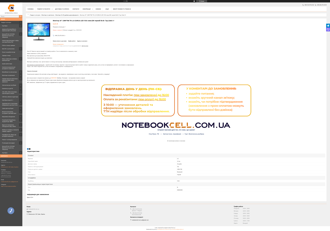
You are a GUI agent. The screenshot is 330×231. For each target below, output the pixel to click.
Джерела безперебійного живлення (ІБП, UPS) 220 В (9, 29)
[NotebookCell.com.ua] (11, 8)
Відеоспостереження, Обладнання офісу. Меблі (9, 125)
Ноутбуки (4, 26)
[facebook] (28, 149)
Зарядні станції (6, 55)
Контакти (76, 9)
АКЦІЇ (107, 9)
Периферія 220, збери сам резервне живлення (9, 135)
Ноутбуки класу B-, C (7, 100)
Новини (98, 9)
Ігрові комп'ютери (7, 64)
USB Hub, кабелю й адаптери (10, 97)
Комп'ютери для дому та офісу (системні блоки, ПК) (10, 41)
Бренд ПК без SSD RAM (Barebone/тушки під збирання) (8, 35)
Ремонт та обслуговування (9, 139)
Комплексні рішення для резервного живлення (8, 67)
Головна (31, 9)
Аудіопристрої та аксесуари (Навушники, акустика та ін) (9, 104)
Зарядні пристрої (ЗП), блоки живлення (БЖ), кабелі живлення (10, 80)
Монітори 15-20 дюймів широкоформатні (67, 15)
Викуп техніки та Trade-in (122, 9)
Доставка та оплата (62, 9)
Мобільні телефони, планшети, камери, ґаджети (10, 130)
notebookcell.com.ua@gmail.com (9, 181)
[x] (29, 149)
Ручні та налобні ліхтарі (8, 52)
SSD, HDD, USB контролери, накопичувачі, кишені (9, 92)
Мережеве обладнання (8, 116)
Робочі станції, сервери (8, 45)
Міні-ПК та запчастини (8, 49)
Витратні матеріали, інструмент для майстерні (9, 112)
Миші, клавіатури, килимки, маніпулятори (9, 59)
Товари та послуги (6, 22)
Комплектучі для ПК (7, 88)
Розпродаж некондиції (8, 143)
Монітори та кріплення (8, 75)
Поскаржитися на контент (163, 229)
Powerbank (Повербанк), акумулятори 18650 (8, 120)
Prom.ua (173, 227)
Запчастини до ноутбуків (9, 85)
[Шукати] (20, 16)
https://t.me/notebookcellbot (8, 186)
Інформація (87, 9)
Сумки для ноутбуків (7, 108)
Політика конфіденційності (177, 229)
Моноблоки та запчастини (9, 72)
